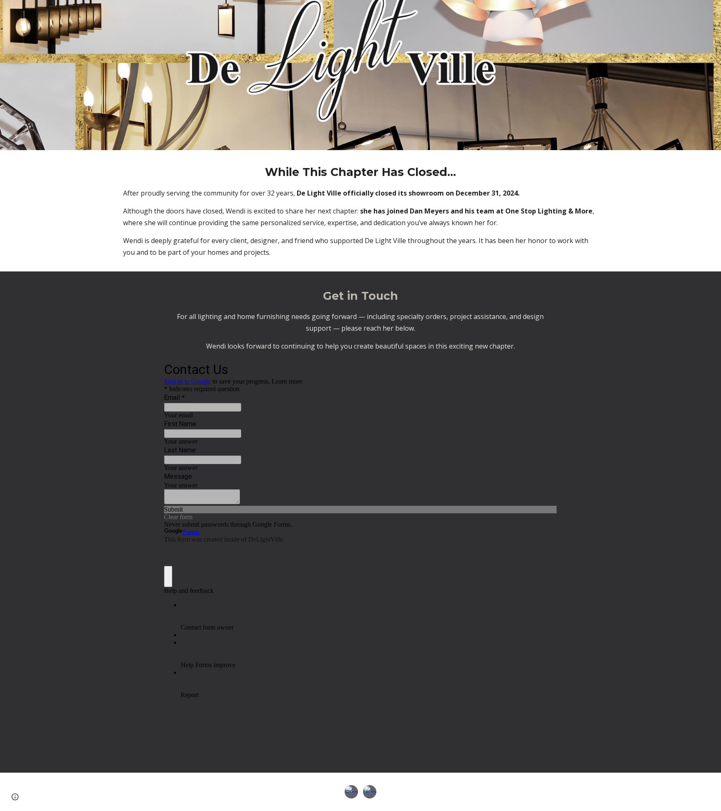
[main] (360, 210)
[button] (15, 797)
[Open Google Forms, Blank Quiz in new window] (544, 368)
